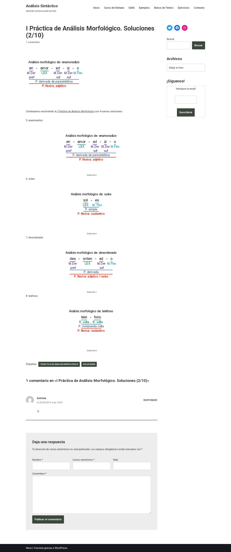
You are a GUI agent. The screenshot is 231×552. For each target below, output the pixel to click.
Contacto (199, 7)
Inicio (96, 7)
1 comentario (33, 42)
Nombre (37, 459)
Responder (150, 400)
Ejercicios (183, 7)
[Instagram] (184, 28)
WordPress (61, 547)
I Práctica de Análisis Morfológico (75, 111)
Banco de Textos (163, 7)
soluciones (89, 364)
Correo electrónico (84, 459)
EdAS (132, 7)
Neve (29, 547)
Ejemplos (144, 7)
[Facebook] (177, 28)
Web (115, 459)
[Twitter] (169, 28)
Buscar (170, 39)
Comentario (39, 473)
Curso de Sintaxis (114, 7)
